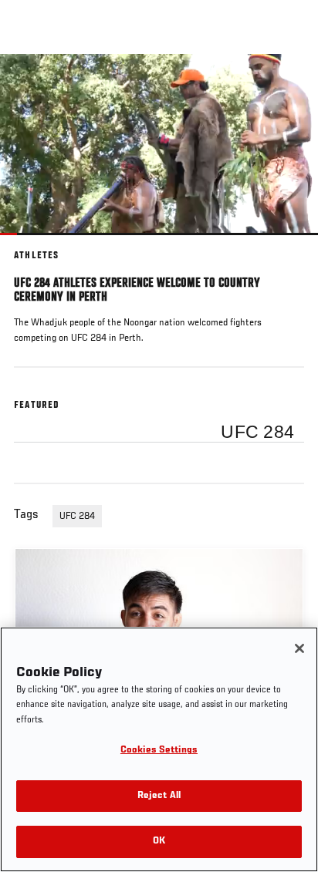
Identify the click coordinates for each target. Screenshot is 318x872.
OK (159, 842)
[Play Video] (159, 144)
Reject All (159, 796)
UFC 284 (77, 516)
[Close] (299, 648)
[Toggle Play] (32, 244)
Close (290, 83)
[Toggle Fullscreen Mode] (286, 244)
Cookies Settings (159, 751)
